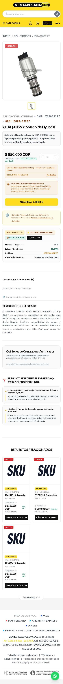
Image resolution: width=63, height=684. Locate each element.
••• (57, 23)
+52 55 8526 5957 (31, 648)
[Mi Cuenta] (30, 23)
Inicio (6, 36)
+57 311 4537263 (48, 640)
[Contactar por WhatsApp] (55, 676)
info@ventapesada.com (22, 654)
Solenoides (22, 36)
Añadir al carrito (31, 202)
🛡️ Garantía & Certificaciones (19, 297)
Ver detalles (51, 175)
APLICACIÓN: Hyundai (17, 116)
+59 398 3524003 (41, 644)
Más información (30, 597)
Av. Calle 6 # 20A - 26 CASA (18, 640)
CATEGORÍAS (13, 23)
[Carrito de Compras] (37, 23)
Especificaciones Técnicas (16, 288)
